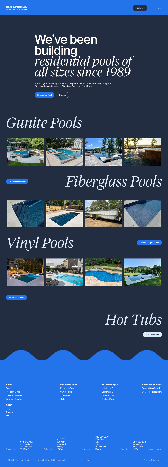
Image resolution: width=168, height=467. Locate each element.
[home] (16, 8)
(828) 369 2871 (139, 441)
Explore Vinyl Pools (16, 297)
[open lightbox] (25, 152)
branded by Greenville (56, 460)
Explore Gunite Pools (17, 181)
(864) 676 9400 (26, 441)
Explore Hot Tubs (152, 334)
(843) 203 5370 (102, 437)
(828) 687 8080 (61, 440)
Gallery (140, 8)
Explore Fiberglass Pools (149, 243)
